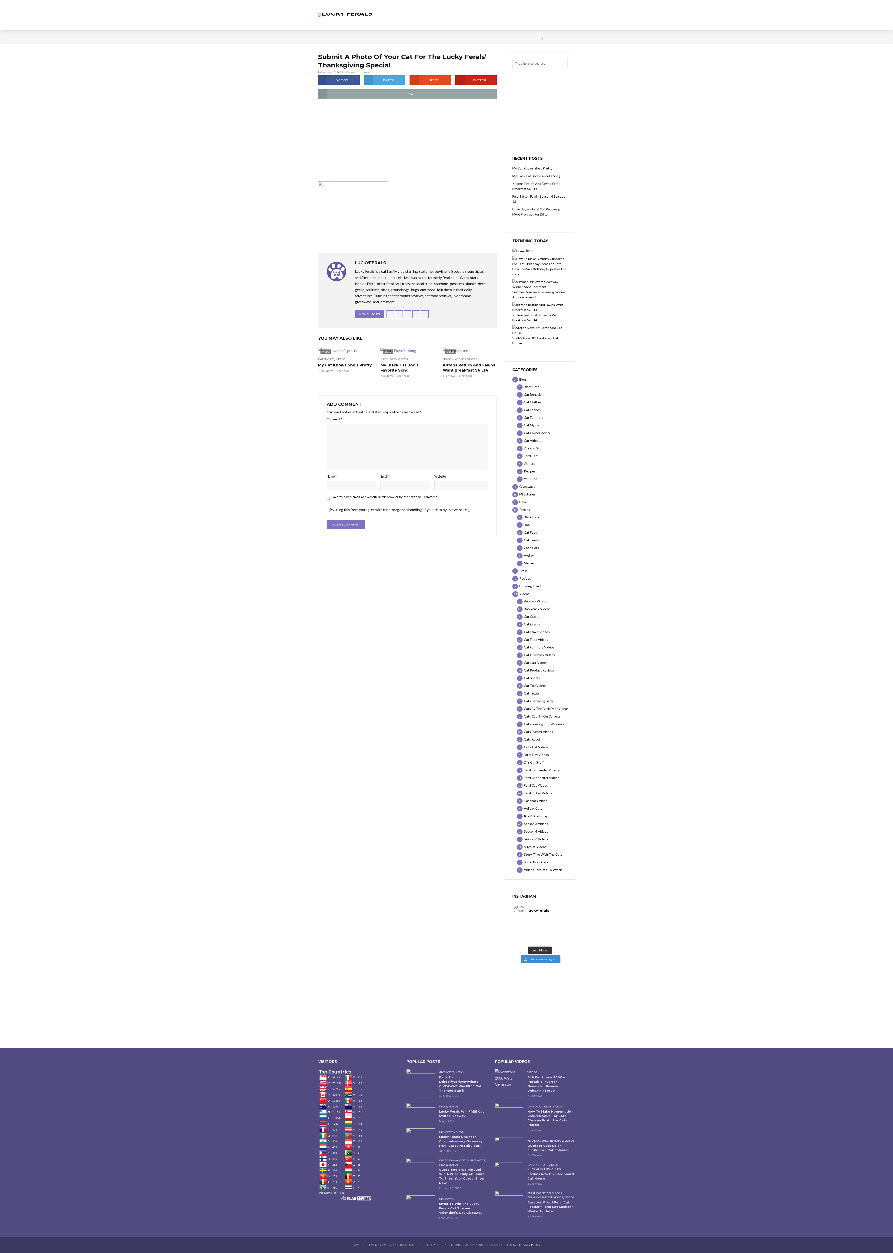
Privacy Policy (529, 1244)
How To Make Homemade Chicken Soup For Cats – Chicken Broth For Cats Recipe (549, 1118)
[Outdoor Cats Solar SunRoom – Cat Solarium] (509, 1146)
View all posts (369, 314)
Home (323, 37)
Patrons (497, 37)
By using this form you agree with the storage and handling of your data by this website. (400, 509)
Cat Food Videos (539, 1106)
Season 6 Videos (454, 359)
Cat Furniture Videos (542, 1165)
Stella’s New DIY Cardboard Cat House (550, 1176)
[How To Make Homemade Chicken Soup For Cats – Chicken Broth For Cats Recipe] (509, 1112)
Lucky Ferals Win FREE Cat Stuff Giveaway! (461, 1114)
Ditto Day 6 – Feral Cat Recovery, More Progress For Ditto (536, 211)
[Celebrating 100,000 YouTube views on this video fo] (553, 941)
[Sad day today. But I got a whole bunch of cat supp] (527, 929)
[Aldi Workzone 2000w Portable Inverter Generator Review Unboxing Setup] (509, 1078)
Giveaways (446, 1072)
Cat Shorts (326, 359)
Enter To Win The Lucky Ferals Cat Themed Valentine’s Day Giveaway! (461, 1208)
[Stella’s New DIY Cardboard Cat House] (509, 1172)
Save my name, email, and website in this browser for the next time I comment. (384, 497)
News (339, 37)
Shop (438, 37)
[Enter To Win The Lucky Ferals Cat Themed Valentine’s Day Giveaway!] (421, 1204)
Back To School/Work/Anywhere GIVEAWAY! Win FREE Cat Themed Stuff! (460, 1083)
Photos (393, 37)
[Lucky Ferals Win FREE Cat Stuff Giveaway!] (421, 1112)
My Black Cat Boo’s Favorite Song (399, 367)
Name (332, 476)
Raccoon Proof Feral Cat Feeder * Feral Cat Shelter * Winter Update (550, 1206)
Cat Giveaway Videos (454, 1160)
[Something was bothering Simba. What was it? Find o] (553, 935)
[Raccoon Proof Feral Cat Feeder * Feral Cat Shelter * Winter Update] (509, 1200)
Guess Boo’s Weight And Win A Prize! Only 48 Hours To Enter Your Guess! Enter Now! (462, 1176)
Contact (457, 37)
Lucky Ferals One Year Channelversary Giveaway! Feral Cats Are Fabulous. (461, 1141)
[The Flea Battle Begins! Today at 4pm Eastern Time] (527, 923)
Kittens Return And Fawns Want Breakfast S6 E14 (469, 367)
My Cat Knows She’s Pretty (345, 365)
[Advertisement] (407, 140)
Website (440, 476)
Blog (355, 37)
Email (385, 476)
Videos (373, 37)
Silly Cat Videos (538, 1169)
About (477, 37)
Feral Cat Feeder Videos (544, 1193)
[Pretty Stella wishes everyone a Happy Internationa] (527, 935)
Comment (334, 419)
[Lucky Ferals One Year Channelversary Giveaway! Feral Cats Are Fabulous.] (421, 1137)
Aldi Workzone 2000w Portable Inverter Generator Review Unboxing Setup (546, 1083)
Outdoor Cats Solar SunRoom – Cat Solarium (548, 1148)
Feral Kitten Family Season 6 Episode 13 (538, 198)
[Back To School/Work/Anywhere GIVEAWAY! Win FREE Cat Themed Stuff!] (421, 1078)
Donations (416, 37)
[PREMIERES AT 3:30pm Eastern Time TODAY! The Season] (553, 923)
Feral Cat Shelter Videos (545, 1140)
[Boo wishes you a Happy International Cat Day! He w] (553, 929)
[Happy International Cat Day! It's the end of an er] (527, 941)
